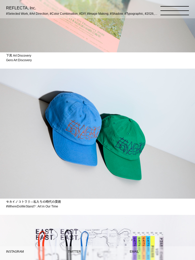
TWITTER (74, 251)
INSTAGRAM (15, 251)
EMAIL (134, 251)
